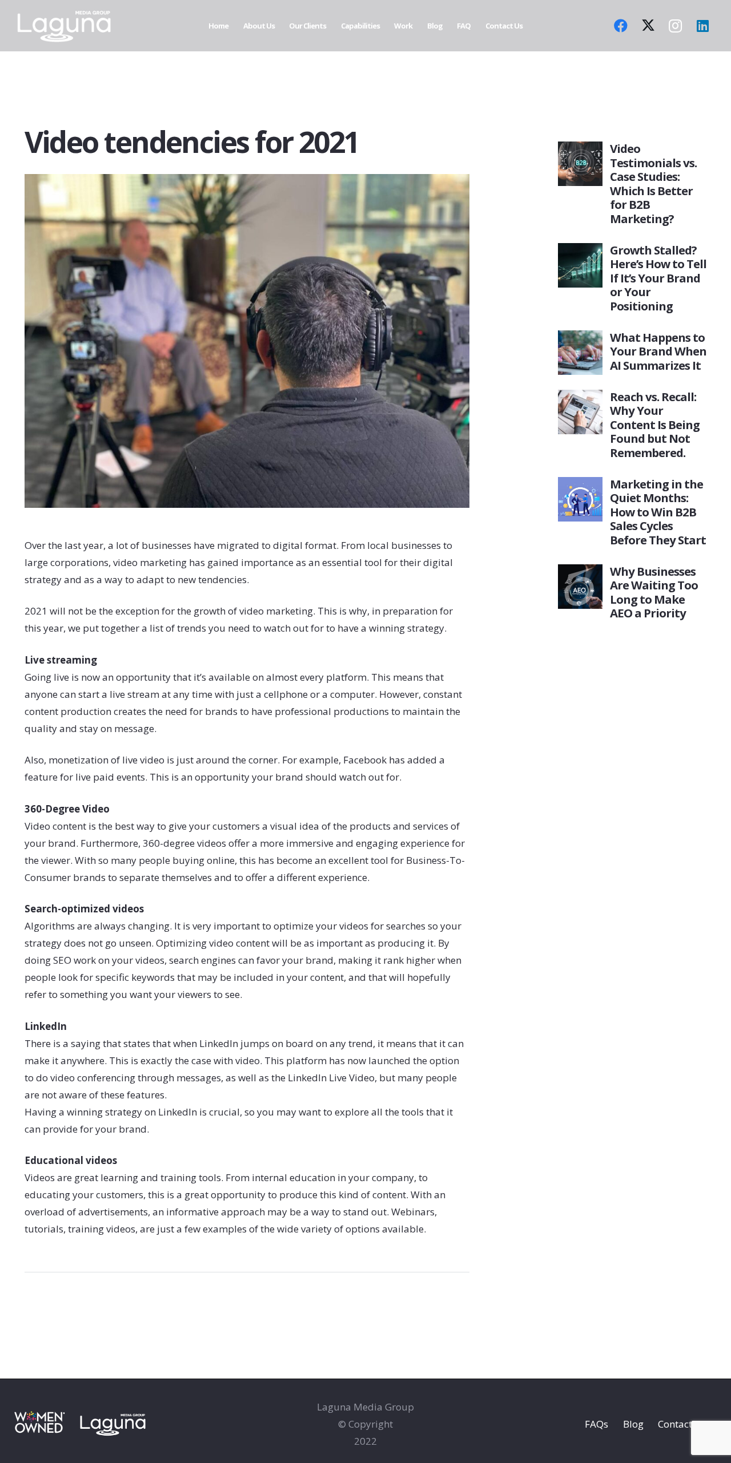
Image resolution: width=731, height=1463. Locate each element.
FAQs (596, 1423)
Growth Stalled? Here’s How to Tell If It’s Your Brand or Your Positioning (658, 278)
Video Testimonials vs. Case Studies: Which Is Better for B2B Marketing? (653, 183)
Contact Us (682, 1423)
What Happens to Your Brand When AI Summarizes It (658, 351)
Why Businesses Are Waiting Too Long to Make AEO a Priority (654, 592)
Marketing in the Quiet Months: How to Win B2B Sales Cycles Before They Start (658, 512)
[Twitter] (648, 25)
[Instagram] (675, 25)
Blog (633, 1423)
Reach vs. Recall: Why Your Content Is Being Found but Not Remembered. (655, 424)
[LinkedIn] (703, 25)
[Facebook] (620, 25)
